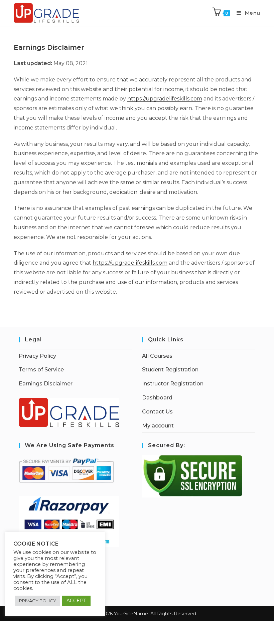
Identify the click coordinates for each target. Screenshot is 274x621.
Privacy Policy (37, 356)
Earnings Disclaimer (46, 383)
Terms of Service (41, 369)
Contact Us (157, 411)
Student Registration (170, 369)
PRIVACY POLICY (37, 600)
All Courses (157, 356)
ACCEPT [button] (76, 601)
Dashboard (157, 397)
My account (158, 425)
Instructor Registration (172, 383)
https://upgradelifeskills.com (164, 98)
